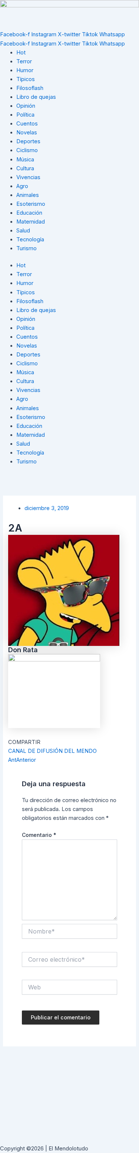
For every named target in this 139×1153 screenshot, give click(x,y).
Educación (29, 213)
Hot (21, 52)
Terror (24, 61)
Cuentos (27, 123)
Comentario (39, 835)
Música (25, 159)
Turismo (26, 248)
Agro (22, 186)
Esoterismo (30, 204)
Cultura (25, 168)
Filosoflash (29, 88)
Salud (23, 230)
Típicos (25, 79)
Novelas (26, 132)
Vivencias (28, 177)
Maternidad (30, 221)
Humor (24, 70)
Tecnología (30, 239)
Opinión (25, 106)
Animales (27, 195)
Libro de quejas (36, 97)
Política (25, 114)
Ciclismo (27, 150)
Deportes (28, 141)
